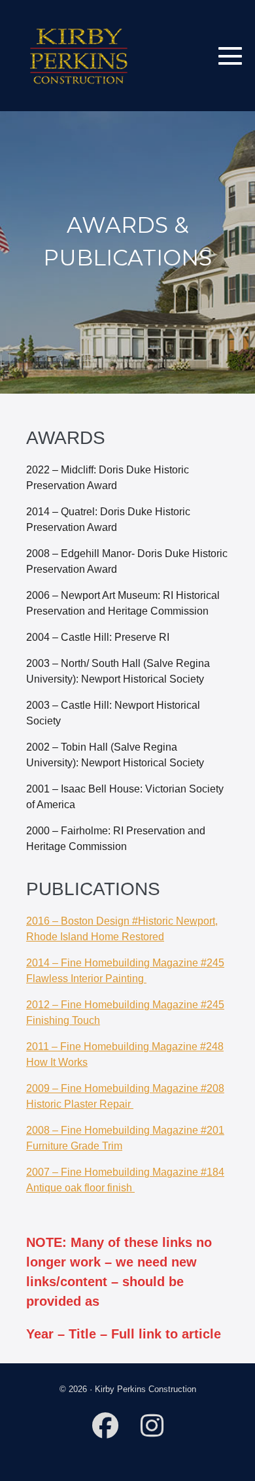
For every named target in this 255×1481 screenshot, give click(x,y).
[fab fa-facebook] (105, 1431)
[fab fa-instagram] (152, 1431)
